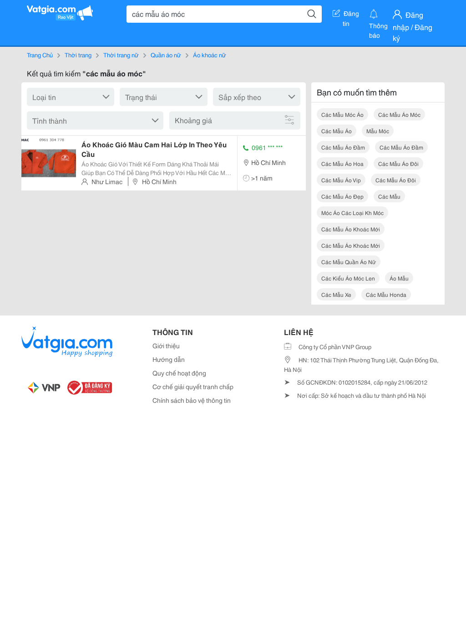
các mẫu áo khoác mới (350, 229)
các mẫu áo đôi (398, 163)
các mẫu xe (336, 294)
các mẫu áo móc (399, 114)
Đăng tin (351, 15)
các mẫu (389, 196)
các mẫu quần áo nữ (348, 261)
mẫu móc (377, 131)
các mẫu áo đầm (343, 147)
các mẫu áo (336, 131)
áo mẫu (399, 278)
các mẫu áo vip (341, 180)
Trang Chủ (40, 54)
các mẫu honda (386, 294)
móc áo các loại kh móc (352, 212)
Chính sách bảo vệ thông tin (191, 400)
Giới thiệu (166, 345)
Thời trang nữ (121, 54)
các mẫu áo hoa (342, 163)
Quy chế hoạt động (179, 372)
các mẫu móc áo (342, 114)
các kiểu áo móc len (348, 278)
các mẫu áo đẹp (342, 196)
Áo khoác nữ (209, 54)
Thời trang (78, 54)
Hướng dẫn (168, 359)
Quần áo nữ (166, 54)
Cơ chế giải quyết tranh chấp (192, 386)
